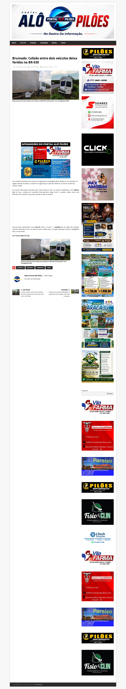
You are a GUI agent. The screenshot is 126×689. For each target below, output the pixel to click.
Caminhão (40, 267)
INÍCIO (14, 43)
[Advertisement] (45, 52)
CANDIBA (33, 43)
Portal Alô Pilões (34, 67)
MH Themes (39, 684)
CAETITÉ (23, 43)
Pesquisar (85, 391)
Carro (49, 267)
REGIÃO (54, 43)
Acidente (20, 267)
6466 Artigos (48, 276)
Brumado (45, 67)
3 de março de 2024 (21, 67)
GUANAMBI (44, 43)
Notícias (50, 67)
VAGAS (63, 43)
